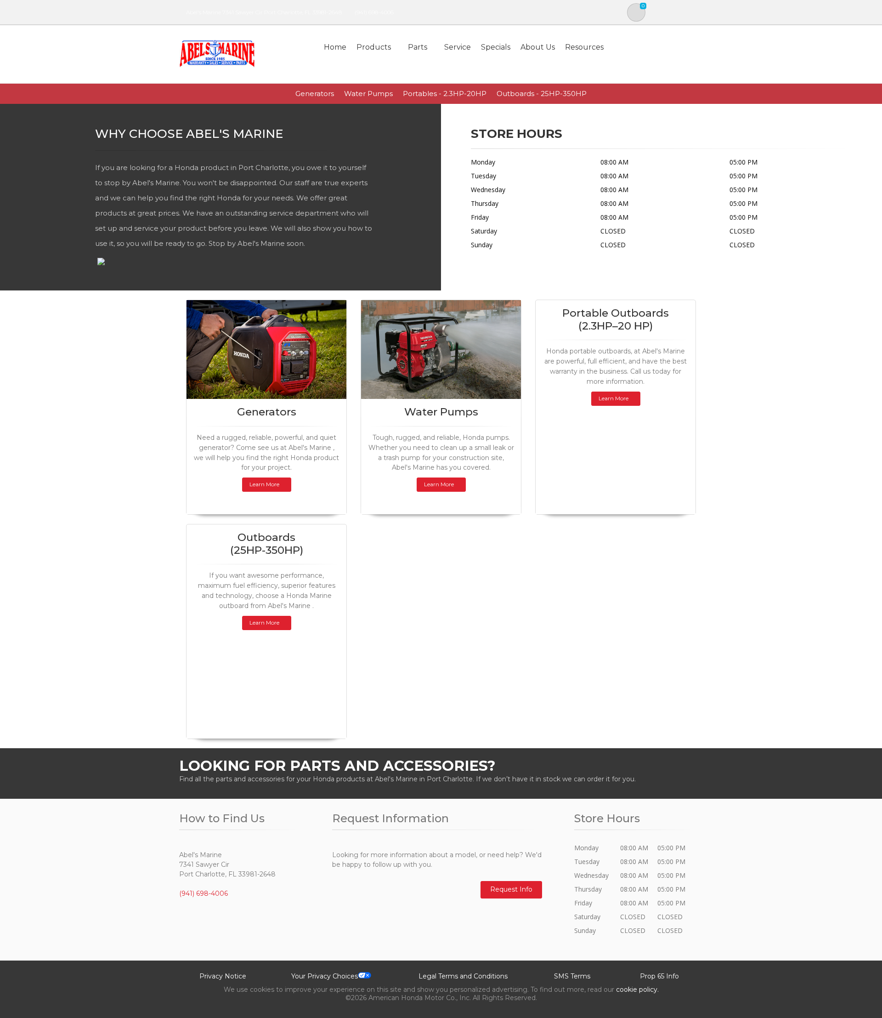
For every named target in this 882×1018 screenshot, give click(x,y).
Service (457, 47)
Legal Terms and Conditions (463, 976)
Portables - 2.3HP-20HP (444, 93)
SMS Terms (572, 976)
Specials (495, 47)
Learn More (264, 484)
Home (335, 47)
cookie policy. (637, 989)
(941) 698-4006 (374, 12)
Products (373, 47)
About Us (537, 47)
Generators (314, 93)
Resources (584, 47)
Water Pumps (368, 93)
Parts (417, 47)
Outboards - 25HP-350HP (542, 93)
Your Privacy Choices (324, 976)
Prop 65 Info (659, 976)
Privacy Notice (222, 976)
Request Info (511, 889)
